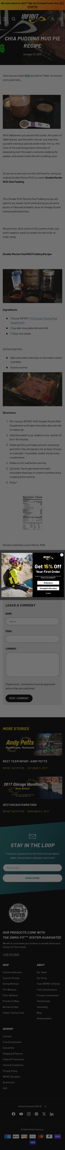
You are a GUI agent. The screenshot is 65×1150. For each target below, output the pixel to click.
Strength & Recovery (48, 588)
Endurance (48, 583)
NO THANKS (48, 593)
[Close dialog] (61, 555)
